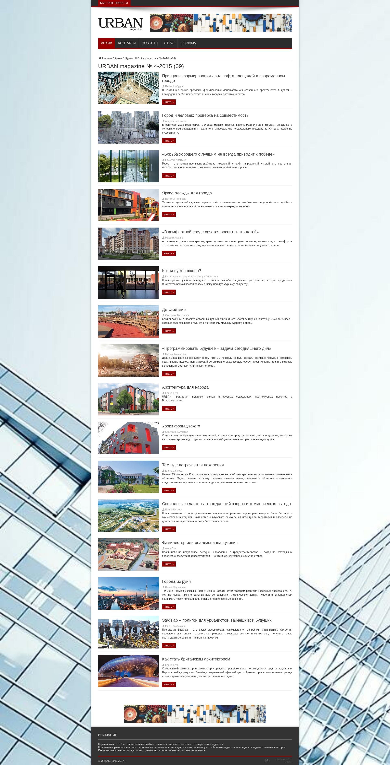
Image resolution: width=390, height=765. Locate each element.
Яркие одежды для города (187, 193)
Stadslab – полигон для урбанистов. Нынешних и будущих (217, 620)
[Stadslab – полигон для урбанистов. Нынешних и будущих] (128, 647)
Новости (150, 43)
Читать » (169, 102)
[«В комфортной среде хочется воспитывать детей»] (128, 259)
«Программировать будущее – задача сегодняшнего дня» (216, 348)
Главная (107, 58)
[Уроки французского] (128, 453)
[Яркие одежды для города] (128, 220)
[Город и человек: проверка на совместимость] (128, 142)
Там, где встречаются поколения (193, 465)
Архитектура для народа (185, 387)
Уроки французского (181, 426)
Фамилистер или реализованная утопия (200, 542)
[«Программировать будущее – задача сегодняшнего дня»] (128, 375)
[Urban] (120, 28)
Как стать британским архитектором (196, 659)
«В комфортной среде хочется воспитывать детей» (210, 232)
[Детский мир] (128, 336)
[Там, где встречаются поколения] (128, 492)
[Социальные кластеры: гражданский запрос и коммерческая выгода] (128, 531)
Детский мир (174, 309)
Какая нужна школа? (181, 270)
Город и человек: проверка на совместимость (205, 115)
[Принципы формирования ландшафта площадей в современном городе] (128, 103)
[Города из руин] (128, 608)
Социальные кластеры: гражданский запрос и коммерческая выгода (226, 503)
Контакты (127, 43)
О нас (169, 43)
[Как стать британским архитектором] (128, 686)
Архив (106, 43)
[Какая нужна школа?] (128, 298)
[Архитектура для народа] (128, 414)
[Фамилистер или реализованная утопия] (128, 569)
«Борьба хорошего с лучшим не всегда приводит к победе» (218, 154)
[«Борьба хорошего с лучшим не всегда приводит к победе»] (128, 181)
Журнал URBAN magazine (140, 58)
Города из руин (176, 581)
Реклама (188, 43)
